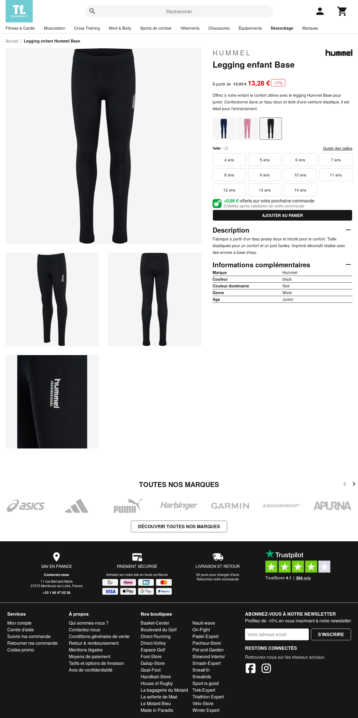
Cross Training (87, 28)
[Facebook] (250, 669)
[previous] (345, 485)
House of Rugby (157, 683)
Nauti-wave (203, 623)
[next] (354, 485)
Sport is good (205, 683)
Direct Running (156, 636)
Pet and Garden (208, 649)
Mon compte (19, 623)
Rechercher (179, 11)
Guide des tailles (337, 148)
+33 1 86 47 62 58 (56, 592)
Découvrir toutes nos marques (179, 526)
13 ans (265, 190)
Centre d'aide (20, 629)
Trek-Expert (203, 690)
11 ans (336, 175)
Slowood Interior (208, 656)
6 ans (300, 159)
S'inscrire (331, 634)
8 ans (229, 175)
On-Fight (201, 629)
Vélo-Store (202, 703)
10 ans (300, 175)
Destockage (282, 28)
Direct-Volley (153, 643)
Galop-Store (153, 663)
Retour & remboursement (94, 643)
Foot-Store (151, 656)
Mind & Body (120, 28)
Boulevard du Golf (158, 629)
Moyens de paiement (89, 656)
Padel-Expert (205, 636)
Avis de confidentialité (90, 670)
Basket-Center (155, 623)
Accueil (12, 41)
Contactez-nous (56, 574)
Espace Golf (153, 649)
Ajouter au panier (282, 215)
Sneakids (201, 676)
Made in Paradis (157, 710)
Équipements (250, 28)
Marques (310, 28)
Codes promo (20, 649)
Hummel (232, 52)
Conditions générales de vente (99, 636)
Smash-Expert (206, 663)
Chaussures (219, 28)
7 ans (336, 159)
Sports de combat (155, 28)
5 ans (265, 159)
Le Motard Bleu (156, 703)
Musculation (54, 28)
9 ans (265, 175)
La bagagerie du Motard (164, 690)
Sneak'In (201, 670)
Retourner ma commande (32, 643)
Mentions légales (86, 649)
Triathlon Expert (208, 696)
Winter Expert (205, 710)
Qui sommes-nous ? (89, 623)
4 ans (229, 159)
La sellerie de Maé (159, 696)
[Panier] (342, 11)
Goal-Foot (151, 670)
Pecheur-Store (206, 643)
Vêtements (189, 28)
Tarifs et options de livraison (96, 663)
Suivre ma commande (29, 636)
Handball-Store (156, 676)
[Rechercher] (92, 11)
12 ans (229, 190)
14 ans (300, 190)
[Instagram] (266, 669)
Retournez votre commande (218, 579)
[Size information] (226, 148)
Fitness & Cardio (20, 28)
